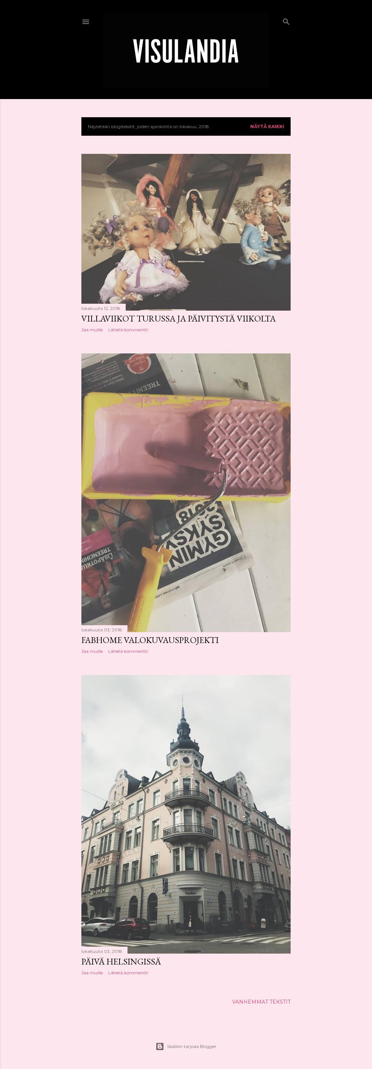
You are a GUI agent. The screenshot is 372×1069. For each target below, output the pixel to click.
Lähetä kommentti (128, 329)
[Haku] (286, 20)
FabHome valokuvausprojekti (150, 640)
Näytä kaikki (267, 126)
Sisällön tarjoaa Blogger (192, 1046)
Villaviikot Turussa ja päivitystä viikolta (178, 318)
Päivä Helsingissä (121, 961)
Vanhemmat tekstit (261, 1002)
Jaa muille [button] (92, 329)
